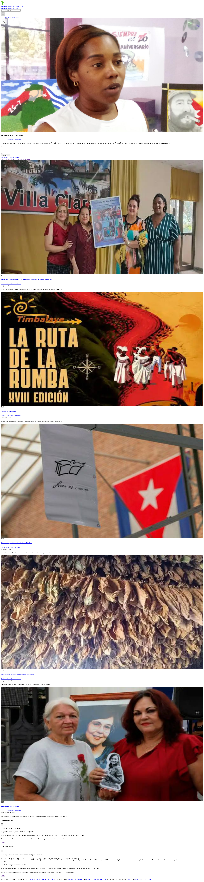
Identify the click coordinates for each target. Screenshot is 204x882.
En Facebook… (15, 157)
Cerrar (3, 842)
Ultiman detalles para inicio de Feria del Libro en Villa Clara (16, 543)
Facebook (137, 879)
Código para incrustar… (25, 159)
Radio (13, 6)
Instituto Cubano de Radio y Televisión (42, 879)
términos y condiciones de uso (96, 879)
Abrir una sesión (6, 17)
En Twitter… (5, 157)
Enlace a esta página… (8, 159)
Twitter (129, 879)
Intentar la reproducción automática (15, 865)
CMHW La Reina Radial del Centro (11, 139)
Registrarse (16, 17)
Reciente (8, 6)
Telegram (148, 879)
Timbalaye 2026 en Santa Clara (9, 411)
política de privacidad (75, 879)
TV (17, 8)
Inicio (3, 6)
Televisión (19, 6)
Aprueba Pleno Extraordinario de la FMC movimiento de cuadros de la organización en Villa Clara (26, 279)
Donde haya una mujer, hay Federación (11, 806)
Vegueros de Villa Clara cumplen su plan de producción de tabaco (17, 674)
